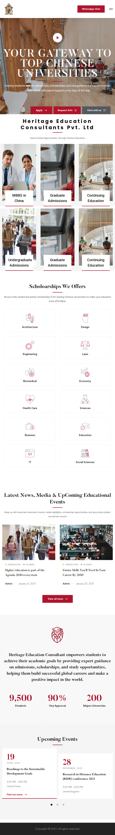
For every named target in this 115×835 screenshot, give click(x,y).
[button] (41, 110)
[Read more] (28, 526)
